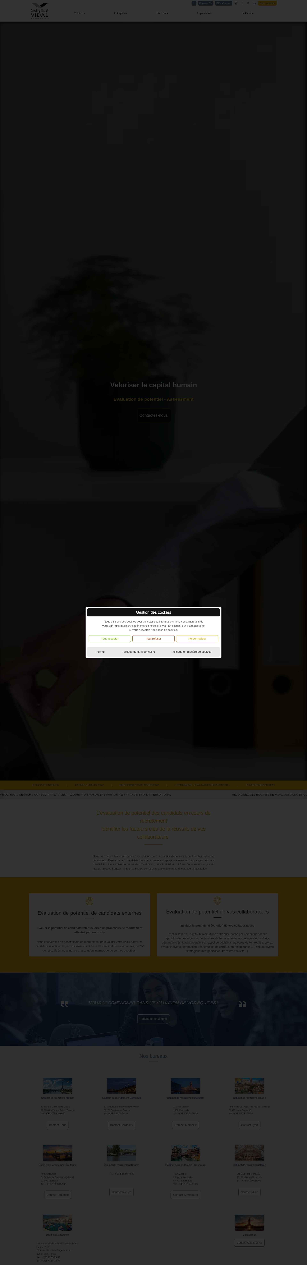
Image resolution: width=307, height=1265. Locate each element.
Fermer (100, 651)
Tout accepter (109, 638)
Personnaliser (197, 638)
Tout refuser (153, 638)
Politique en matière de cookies (191, 651)
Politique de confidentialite (138, 651)
